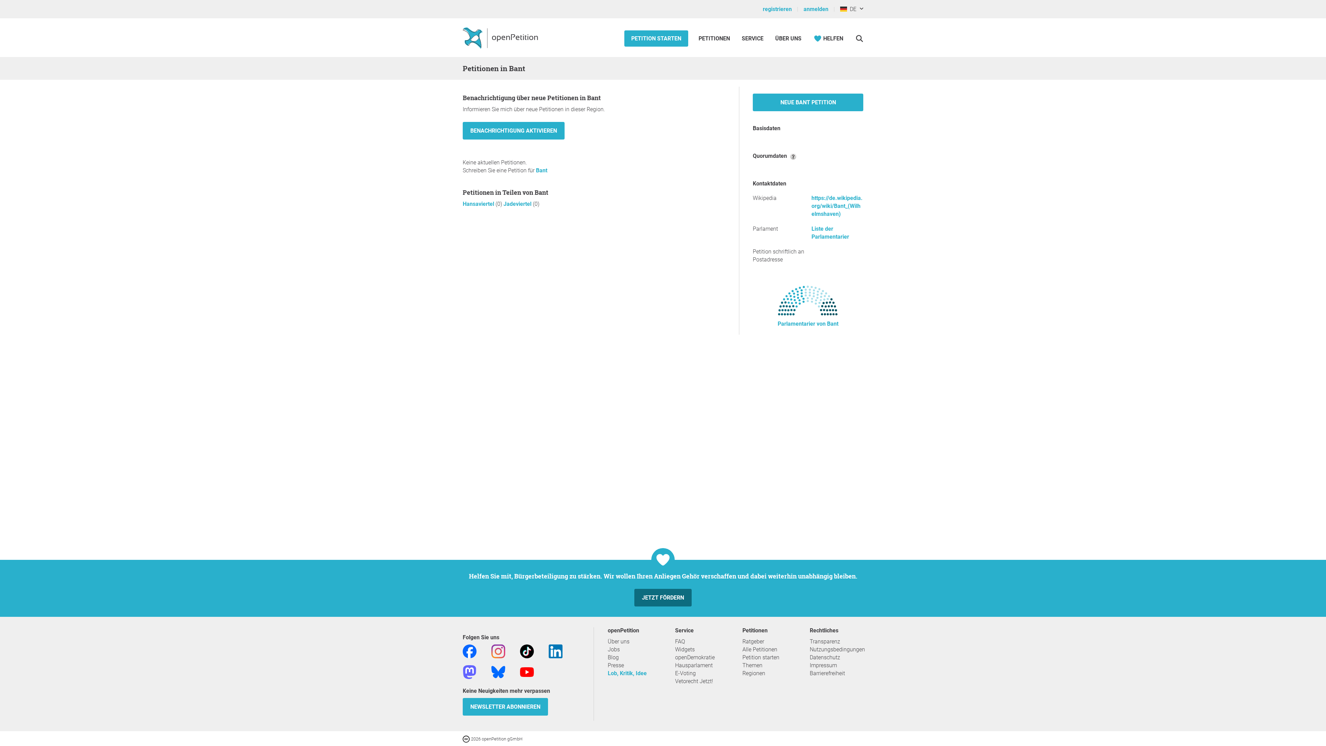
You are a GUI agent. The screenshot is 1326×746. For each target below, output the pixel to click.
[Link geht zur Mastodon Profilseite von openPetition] (470, 671)
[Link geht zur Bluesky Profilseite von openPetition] (498, 671)
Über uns (619, 641)
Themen (752, 665)
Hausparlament (694, 665)
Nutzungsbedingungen (837, 649)
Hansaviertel (479, 204)
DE (851, 9)
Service (752, 38)
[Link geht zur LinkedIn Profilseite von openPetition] (556, 651)
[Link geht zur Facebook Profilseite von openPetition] (470, 651)
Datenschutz (825, 657)
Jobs (614, 649)
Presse (616, 665)
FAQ (680, 641)
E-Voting (685, 673)
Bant (541, 170)
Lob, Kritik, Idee (627, 673)
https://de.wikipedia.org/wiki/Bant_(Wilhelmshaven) (837, 206)
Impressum (823, 665)
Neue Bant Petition (808, 102)
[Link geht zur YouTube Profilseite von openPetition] (527, 671)
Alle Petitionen (759, 649)
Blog (613, 657)
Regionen (753, 673)
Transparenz (825, 641)
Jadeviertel (518, 204)
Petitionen (715, 38)
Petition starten (656, 38)
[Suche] (859, 38)
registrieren (777, 9)
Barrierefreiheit (827, 673)
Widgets (685, 649)
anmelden (816, 9)
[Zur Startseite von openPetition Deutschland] (501, 37)
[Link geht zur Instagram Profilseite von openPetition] (498, 651)
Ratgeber (753, 641)
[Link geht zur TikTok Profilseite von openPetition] (527, 651)
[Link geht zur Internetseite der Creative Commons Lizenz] (467, 738)
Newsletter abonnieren (505, 707)
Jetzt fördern (663, 597)
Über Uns (788, 38)
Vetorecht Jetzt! (694, 681)
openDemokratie (695, 657)
